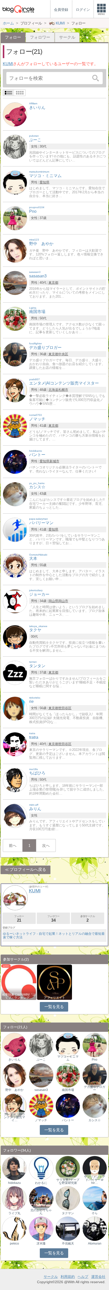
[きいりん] (15, 114)
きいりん (14, 1059)
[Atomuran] (94, 1228)
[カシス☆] (15, 494)
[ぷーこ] (15, 147)
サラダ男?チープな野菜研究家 (67, 1181)
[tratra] (15, 744)
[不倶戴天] (68, 1228)
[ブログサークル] (18, 9)
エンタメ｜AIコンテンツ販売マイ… (14, 1117)
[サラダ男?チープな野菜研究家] (68, 1168)
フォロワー (40, 37)
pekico (14, 1243)
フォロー (19, 918)
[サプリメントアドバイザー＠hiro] (94, 1168)
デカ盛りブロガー (94, 1088)
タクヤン (68, 1213)
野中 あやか (14, 1089)
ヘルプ (83, 1277)
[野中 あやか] (15, 250)
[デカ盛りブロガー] (15, 354)
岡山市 (63, 601)
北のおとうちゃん (41, 1212)
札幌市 (63, 390)
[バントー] (15, 461)
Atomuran (94, 1243)
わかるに (41, 1182)
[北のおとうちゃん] (41, 1198)
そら (95, 1213)
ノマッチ (41, 1120)
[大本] (15, 565)
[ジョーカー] (15, 601)
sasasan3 (41, 1089)
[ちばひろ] (15, 780)
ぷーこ (41, 1059)
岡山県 (53, 601)
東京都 (53, 282)
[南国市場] (15, 318)
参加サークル (87, 918)
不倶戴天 (68, 1243)
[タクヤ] (15, 637)
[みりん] (15, 815)
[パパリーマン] (15, 529)
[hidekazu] (14, 1168)
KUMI (8, 64)
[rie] (15, 708)
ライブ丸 (14, 1213)
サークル (67, 37)
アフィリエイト (54, 997)
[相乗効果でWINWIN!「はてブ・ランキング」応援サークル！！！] (19, 982)
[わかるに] (41, 1168)
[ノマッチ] (15, 426)
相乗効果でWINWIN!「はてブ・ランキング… (19, 996)
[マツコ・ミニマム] (15, 182)
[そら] (94, 1198)
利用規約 (68, 1277)
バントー (68, 1120)
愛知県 (44, 182)
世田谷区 (64, 708)
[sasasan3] (15, 283)
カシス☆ (94, 1120)
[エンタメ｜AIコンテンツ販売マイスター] (14, 1105)
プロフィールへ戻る (28, 869)
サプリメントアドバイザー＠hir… (94, 1179)
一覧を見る (54, 1007)
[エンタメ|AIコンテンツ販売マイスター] (15, 390)
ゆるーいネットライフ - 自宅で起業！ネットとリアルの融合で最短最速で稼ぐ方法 (54, 935)
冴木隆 (41, 1243)
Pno (94, 1059)
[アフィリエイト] (54, 982)
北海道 (53, 390)
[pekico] (14, 1228)
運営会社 (98, 1277)
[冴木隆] (41, 1228)
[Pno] (15, 218)
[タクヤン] (68, 1198)
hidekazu (14, 1182)
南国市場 (68, 1089)
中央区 (63, 354)
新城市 (54, 461)
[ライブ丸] (14, 1198)
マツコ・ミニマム (68, 1058)
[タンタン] (15, 672)
